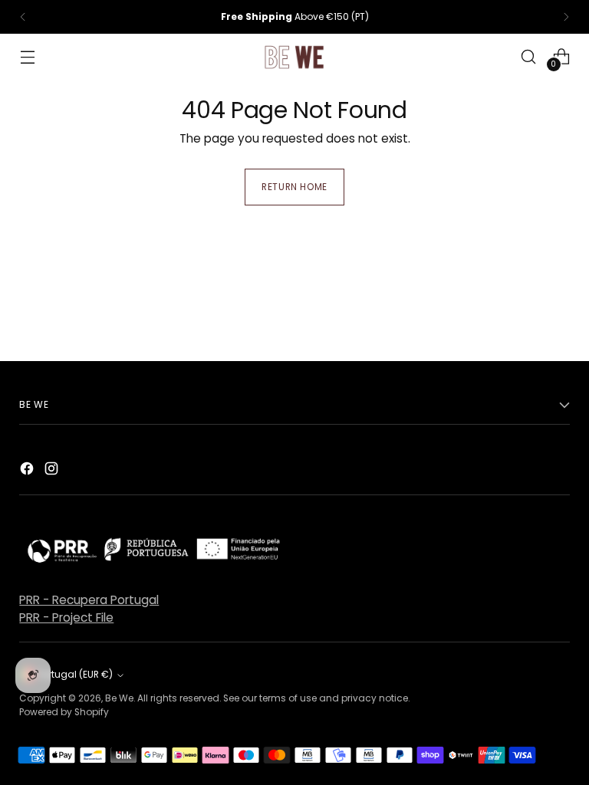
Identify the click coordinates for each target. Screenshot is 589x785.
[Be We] (294, 56)
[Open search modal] (529, 56)
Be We (119, 698)
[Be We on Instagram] (53, 471)
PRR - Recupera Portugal (89, 600)
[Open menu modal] (27, 56)
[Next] (566, 17)
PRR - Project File (66, 617)
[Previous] (23, 17)
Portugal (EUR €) (75, 674)
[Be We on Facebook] (28, 471)
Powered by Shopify (64, 711)
